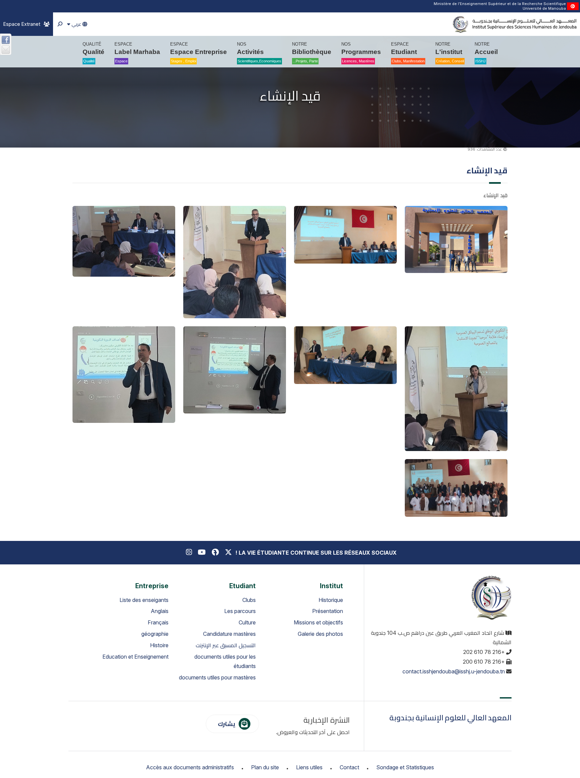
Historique (331, 600)
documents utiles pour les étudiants (225, 661)
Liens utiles (309, 767)
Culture (247, 622)
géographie (154, 633)
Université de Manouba (544, 8)
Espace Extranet (21, 24)
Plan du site (265, 767)
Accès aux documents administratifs (190, 767)
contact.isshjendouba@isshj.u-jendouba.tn (453, 671)
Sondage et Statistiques (405, 767)
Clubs (249, 600)
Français (158, 622)
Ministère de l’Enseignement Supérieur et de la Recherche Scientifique (500, 3)
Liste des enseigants (143, 600)
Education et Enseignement (135, 656)
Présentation (327, 611)
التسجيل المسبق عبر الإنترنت (226, 645)
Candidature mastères (229, 633)
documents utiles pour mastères (217, 677)
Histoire (159, 645)
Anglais (159, 611)
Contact (349, 767)
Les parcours (240, 611)
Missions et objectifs (318, 622)
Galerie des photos (320, 633)
